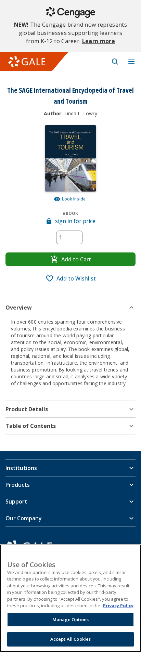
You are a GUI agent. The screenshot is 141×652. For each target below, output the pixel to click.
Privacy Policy (118, 605)
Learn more (98, 41)
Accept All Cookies (70, 639)
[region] (70, 598)
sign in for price (75, 221)
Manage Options (70, 619)
